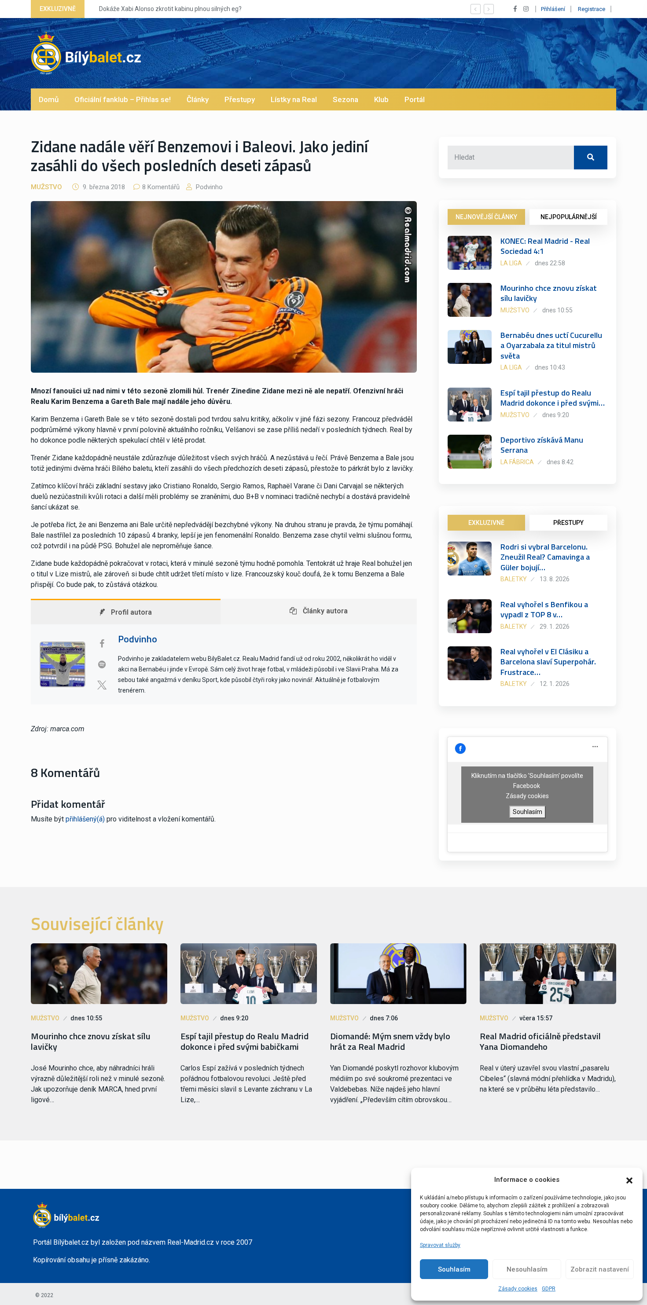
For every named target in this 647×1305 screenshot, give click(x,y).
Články (198, 99)
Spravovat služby (440, 1245)
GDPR (548, 1289)
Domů (49, 99)
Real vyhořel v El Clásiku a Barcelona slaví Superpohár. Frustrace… (548, 661)
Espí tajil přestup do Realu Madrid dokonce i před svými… (552, 398)
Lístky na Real (294, 99)
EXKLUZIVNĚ (486, 522)
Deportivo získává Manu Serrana (541, 445)
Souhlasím (454, 1269)
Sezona (345, 99)
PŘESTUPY (568, 522)
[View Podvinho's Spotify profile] (101, 664)
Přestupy (239, 99)
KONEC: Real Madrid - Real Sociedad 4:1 (545, 246)
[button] (629, 1179)
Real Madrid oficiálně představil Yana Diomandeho (540, 1041)
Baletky (513, 579)
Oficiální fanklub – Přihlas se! (122, 99)
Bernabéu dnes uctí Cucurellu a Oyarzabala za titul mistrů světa (551, 345)
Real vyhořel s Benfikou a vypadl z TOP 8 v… (544, 609)
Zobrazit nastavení (599, 1269)
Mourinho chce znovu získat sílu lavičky (548, 293)
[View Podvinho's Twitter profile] (101, 685)
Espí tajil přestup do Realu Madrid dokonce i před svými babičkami (244, 1041)
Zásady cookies (517, 1289)
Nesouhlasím (527, 1269)
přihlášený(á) (85, 819)
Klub (381, 99)
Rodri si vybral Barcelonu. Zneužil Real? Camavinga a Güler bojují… (545, 557)
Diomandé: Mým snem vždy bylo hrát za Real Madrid (390, 1041)
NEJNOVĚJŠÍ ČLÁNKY (486, 216)
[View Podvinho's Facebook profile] (101, 643)
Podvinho (208, 187)
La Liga (511, 263)
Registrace (591, 9)
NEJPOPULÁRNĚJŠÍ (568, 216)
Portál (414, 99)
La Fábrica (517, 462)
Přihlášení (553, 9)
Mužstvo (46, 187)
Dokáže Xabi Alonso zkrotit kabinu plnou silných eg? (165, 8)
